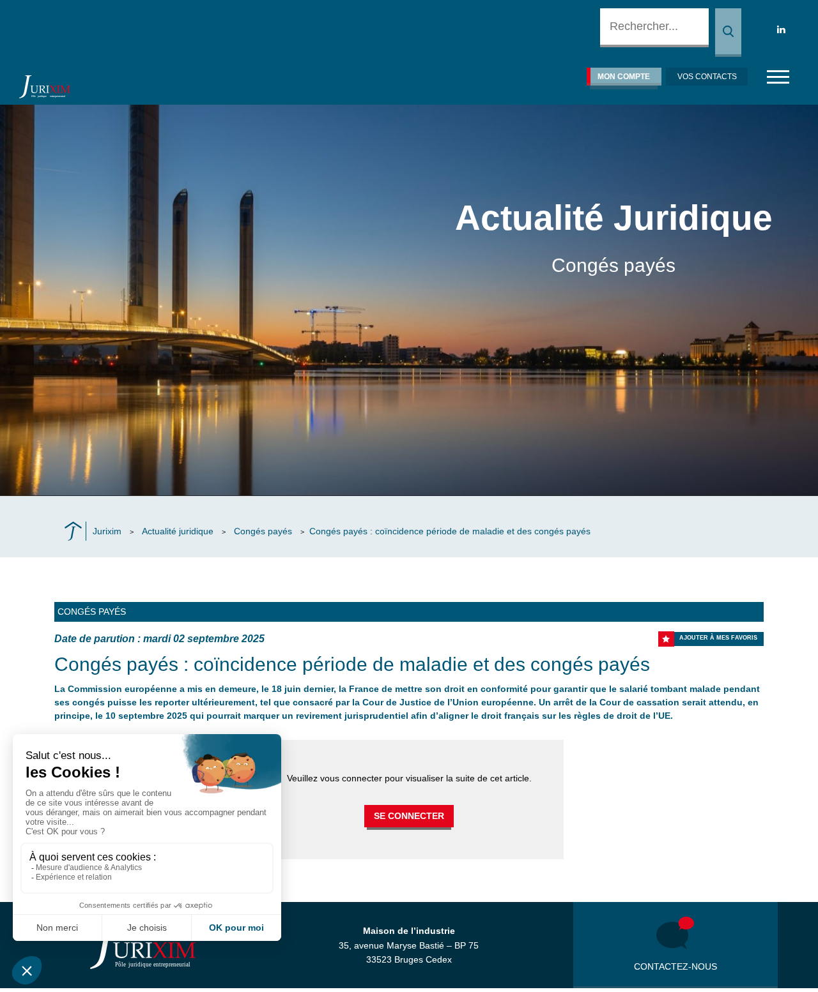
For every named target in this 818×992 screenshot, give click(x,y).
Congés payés (263, 531)
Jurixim (107, 531)
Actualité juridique (177, 531)
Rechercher (728, 32)
